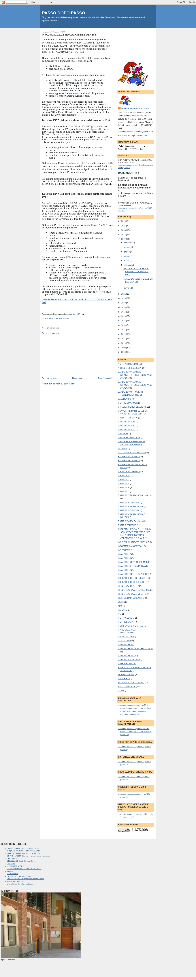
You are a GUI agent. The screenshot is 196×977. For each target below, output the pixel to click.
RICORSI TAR (124, 641)
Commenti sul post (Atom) (63, 384)
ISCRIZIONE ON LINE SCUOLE (132, 578)
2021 (123, 294)
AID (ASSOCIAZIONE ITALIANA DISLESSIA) (23, 851)
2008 (123, 352)
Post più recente (49, 378)
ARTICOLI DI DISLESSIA (129, 368)
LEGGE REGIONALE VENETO (132, 594)
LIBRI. (121, 602)
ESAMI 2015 (123, 483)
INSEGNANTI (124, 550)
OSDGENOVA (12, 874)
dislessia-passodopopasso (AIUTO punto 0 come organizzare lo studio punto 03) (134, 731)
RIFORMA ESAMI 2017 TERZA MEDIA (135, 649)
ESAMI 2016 (123, 487)
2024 (123, 230)
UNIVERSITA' (124, 678)
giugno (127, 251)
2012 (123, 334)
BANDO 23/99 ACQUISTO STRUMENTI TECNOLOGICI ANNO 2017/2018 (135, 375)
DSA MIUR (11, 863)
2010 (123, 343)
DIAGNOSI (123, 434)
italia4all (10, 871)
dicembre (128, 242)
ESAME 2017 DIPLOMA (129, 457)
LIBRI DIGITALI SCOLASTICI (131, 598)
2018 (123, 307)
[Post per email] (82, 314)
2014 (123, 325)
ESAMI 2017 (123, 491)
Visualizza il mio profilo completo (132, 135)
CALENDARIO (124, 399)
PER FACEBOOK (126, 618)
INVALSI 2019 (124, 570)
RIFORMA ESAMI (126, 645)
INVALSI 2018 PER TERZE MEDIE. (134, 562)
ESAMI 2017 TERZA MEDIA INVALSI (135, 495)
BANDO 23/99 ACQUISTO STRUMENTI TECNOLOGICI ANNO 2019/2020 (135, 385)
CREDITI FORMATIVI (128, 418)
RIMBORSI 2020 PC (127, 664)
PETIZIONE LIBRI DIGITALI (130, 626)
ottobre (127, 247)
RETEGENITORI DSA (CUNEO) (19, 876)
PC (119, 614)
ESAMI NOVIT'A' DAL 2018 (130, 521)
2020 (123, 298)
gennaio (127, 288)
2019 (123, 303)
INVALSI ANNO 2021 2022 (59, 318)
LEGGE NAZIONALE (127, 586)
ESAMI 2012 (123, 479)
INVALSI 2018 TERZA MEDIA (131, 566)
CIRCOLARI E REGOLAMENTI (132, 407)
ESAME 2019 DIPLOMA (129, 471)
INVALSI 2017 (124, 554)
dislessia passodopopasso (135, 108)
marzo (127, 260)
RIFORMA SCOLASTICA (129, 660)
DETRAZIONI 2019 (126, 426)
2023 (123, 234)
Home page (77, 378)
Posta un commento (51, 333)
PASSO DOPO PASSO (63, 13)
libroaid (121, 690)
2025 (123, 226)
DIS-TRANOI (12, 858)
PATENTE (122, 610)
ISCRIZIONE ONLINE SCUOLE (132, 582)
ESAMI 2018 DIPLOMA (128, 502)
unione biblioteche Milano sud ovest (20, 884)
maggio (127, 256)
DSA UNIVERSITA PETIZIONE (132, 453)
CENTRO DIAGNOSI (127, 403)
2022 (123, 239)
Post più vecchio (105, 378)
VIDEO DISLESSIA (127, 686)
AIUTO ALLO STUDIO (128, 364)
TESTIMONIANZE (126, 674)
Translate (139, 149)
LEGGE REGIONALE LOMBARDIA (134, 590)
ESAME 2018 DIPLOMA (129, 460)
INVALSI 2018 (124, 558)
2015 (123, 321)
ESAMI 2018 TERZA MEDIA (130, 506)
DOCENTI (122, 449)
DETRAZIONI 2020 (126, 430)
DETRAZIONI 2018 (126, 422)
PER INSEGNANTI (126, 622)
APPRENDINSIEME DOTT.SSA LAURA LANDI (24, 853)
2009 (123, 347)
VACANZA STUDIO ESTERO (131, 682)
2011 (123, 338)
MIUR (120, 606)
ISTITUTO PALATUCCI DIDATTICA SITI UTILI (24, 869)
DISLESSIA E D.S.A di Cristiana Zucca (21, 861)
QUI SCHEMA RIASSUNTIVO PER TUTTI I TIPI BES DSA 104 (77, 300)
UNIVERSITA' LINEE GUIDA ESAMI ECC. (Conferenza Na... (136, 271)
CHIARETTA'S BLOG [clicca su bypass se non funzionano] (29, 856)
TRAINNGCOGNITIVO (15, 881)
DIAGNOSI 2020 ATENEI (129, 438)
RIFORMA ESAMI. (126, 656)
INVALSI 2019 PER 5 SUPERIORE (133, 574)
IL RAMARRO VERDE (15, 866)
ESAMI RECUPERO (127, 525)
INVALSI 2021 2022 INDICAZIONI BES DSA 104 (69, 34)
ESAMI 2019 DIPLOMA (128, 510)
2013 (123, 330)
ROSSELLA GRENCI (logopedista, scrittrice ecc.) (25, 879)
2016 (123, 316)
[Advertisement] (65, 355)
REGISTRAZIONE (126, 637)
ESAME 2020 (124, 475)
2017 (123, 312)
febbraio (127, 265)
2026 (123, 221)
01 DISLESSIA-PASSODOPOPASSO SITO (23, 848)
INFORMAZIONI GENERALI (130, 546)
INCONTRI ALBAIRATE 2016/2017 (133, 542)
